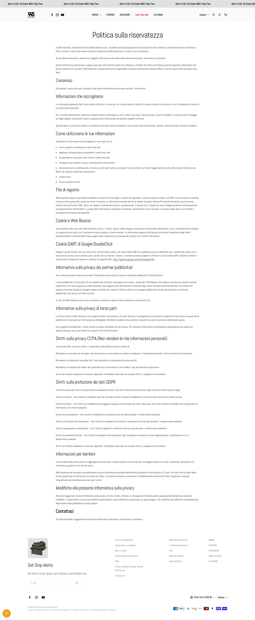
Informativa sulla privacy (100, 610)
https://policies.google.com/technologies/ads (133, 259)
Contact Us (120, 575)
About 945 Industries (178, 540)
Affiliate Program (176, 555)
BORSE (95, 14)
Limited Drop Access (178, 545)
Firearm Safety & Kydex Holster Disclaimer (129, 568)
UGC (171, 550)
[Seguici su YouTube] (62, 15)
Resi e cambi (121, 550)
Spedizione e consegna (125, 545)
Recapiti (113, 610)
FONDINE (110, 14)
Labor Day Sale (141, 14)
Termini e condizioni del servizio (38, 610)
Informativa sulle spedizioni (61, 610)
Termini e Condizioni (124, 540)
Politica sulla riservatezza (126, 555)
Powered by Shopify (50, 607)
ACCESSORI (125, 14)
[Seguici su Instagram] (57, 15)
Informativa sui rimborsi (81, 610)
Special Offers (175, 561)
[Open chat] (7, 613)
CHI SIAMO (158, 14)
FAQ (117, 561)
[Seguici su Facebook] (52, 15)
